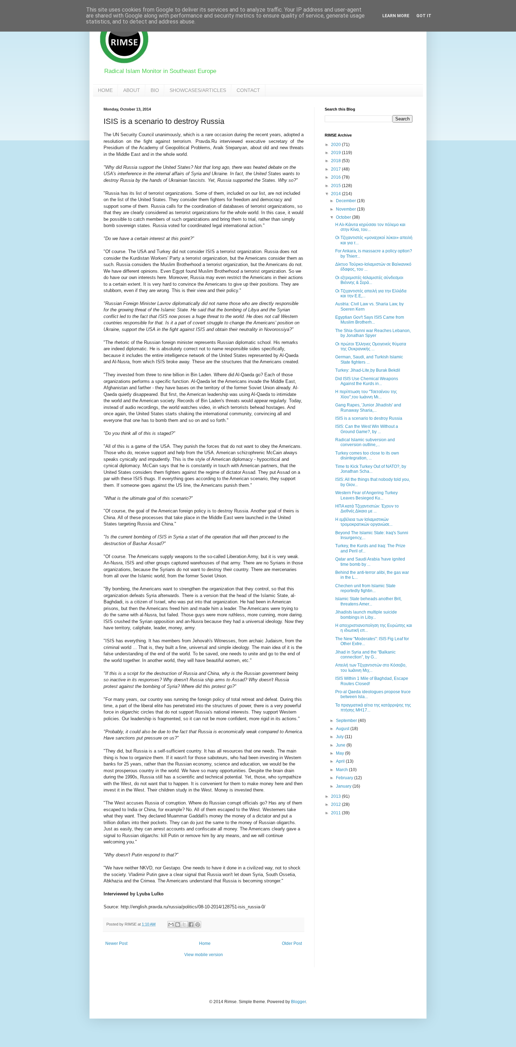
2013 (336, 796)
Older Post (292, 943)
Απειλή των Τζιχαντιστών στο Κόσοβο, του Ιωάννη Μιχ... (370, 667)
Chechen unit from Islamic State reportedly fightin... (365, 588)
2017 (336, 169)
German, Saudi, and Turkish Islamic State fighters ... (369, 359)
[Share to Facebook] (190, 924)
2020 (336, 144)
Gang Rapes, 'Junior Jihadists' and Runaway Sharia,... (368, 407)
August (343, 728)
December (346, 200)
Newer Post (116, 943)
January (344, 786)
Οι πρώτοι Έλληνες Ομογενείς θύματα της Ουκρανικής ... (370, 346)
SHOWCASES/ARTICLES (198, 90)
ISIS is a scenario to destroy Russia (368, 418)
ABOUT (131, 90)
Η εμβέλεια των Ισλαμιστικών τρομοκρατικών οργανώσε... (363, 522)
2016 (336, 177)
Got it (423, 15)
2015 (336, 185)
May (340, 753)
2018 (336, 160)
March (342, 769)
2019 (336, 152)
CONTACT (248, 90)
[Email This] (170, 924)
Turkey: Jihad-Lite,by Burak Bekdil (367, 370)
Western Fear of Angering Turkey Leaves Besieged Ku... (366, 495)
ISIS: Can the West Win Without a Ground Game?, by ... (366, 429)
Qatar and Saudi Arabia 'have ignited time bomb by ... (370, 561)
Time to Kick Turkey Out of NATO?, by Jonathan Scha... (370, 469)
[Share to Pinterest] (197, 924)
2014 (336, 193)
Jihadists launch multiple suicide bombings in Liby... (366, 614)
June (341, 745)
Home (205, 943)
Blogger (298, 1001)
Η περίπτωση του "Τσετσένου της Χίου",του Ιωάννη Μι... (366, 394)
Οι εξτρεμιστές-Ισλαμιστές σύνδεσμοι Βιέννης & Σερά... (369, 280)
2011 (336, 812)
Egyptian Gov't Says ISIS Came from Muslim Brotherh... (369, 320)
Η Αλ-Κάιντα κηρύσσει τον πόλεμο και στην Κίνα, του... (370, 227)
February (345, 777)
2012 (336, 804)
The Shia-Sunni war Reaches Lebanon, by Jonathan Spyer (373, 333)
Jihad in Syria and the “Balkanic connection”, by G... (365, 655)
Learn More (395, 15)
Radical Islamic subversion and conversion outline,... (365, 442)
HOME (105, 90)
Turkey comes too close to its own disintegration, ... (367, 455)
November (346, 209)
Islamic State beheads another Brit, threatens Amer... (368, 601)
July (340, 736)
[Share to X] (184, 924)
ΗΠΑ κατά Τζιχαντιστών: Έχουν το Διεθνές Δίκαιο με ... (367, 508)
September (347, 720)
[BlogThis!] (177, 924)
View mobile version (203, 954)
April (341, 761)
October (344, 217)
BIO (155, 90)
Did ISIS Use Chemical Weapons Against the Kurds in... (366, 381)
